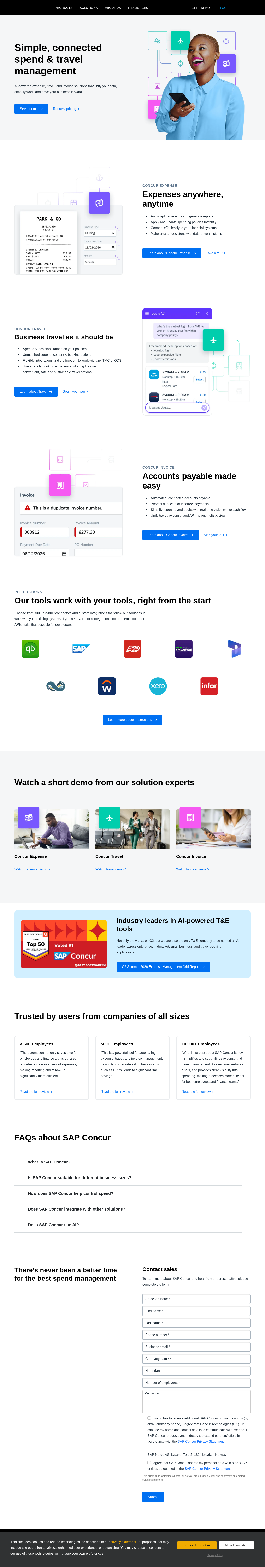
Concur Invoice (191, 856)
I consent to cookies (197, 1545)
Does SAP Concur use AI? (53, 1225)
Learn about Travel (33, 391)
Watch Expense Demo (30, 869)
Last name (150, 1320)
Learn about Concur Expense (169, 253)
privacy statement (123, 1542)
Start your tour (214, 535)
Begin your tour (74, 391)
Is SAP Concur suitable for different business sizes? (79, 1177)
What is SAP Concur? (49, 1162)
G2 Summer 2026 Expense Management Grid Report (161, 967)
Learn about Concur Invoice (168, 535)
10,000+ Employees (201, 1044)
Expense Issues (154, 1296)
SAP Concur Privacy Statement (201, 1441)
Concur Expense (30, 856)
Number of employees (159, 1380)
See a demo (201, 8)
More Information (236, 1545)
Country (148, 1368)
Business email (154, 1344)
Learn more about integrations (130, 719)
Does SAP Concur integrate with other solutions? (76, 1209)
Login (224, 8)
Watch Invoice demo (191, 869)
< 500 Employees (36, 1044)
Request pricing (64, 109)
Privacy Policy (215, 1555)
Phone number (154, 1332)
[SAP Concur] (33, 7)
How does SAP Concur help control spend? (70, 1193)
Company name (154, 1356)
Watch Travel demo (109, 869)
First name (150, 1308)
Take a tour (214, 253)
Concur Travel (109, 856)
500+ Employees (117, 1044)
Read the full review (34, 1091)
